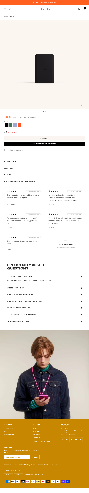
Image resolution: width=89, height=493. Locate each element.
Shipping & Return (15, 150)
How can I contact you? (18, 321)
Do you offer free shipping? (20, 276)
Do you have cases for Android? (21, 314)
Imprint (55, 465)
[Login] (79, 9)
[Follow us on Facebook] (63, 439)
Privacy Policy (37, 465)
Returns (36, 434)
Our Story (9, 428)
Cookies (47, 465)
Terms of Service (11, 465)
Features (8, 168)
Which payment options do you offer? (24, 301)
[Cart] (83, 9)
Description (10, 161)
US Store (9, 475)
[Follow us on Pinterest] (71, 439)
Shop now (53, 2)
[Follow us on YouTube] (76, 439)
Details (7, 175)
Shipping (36, 438)
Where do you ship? (16, 288)
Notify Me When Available (44, 144)
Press (7, 431)
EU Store (19, 475)
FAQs (35, 428)
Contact (36, 431)
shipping (33, 117)
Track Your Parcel (41, 441)
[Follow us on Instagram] (67, 439)
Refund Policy (24, 465)
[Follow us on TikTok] (80, 439)
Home (6, 16)
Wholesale (9, 434)
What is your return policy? (20, 294)
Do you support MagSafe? (18, 308)
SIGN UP (35, 457)
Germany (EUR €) (12, 470)
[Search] (10, 9)
